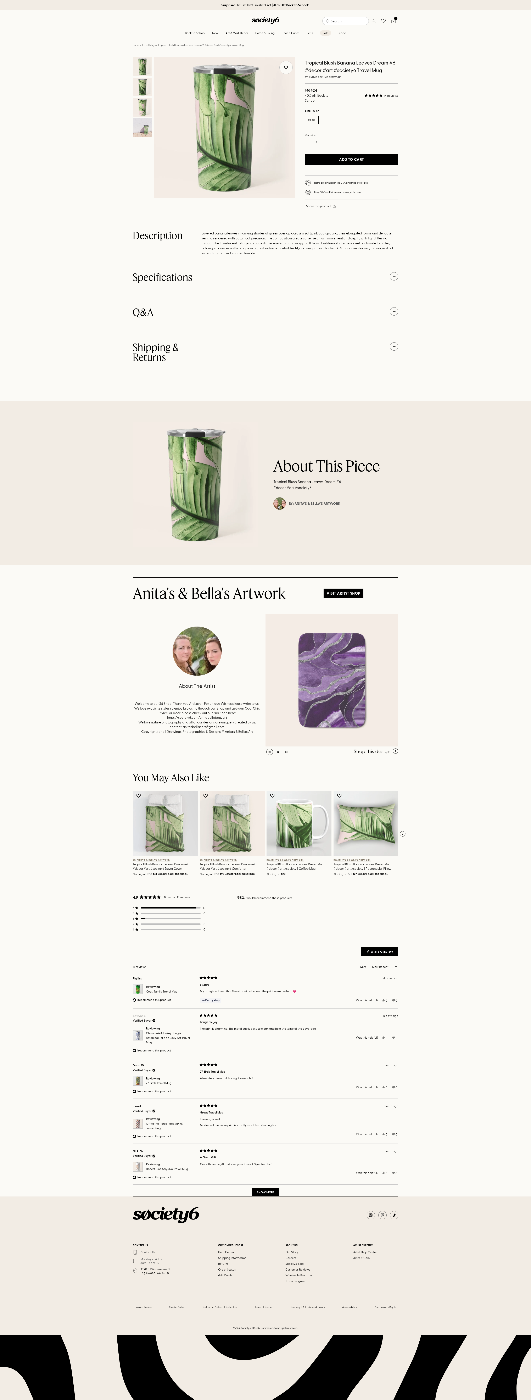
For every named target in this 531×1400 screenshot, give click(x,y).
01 (269, 751)
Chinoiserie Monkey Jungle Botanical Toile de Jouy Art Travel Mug (168, 1037)
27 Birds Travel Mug (158, 1083)
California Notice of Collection (220, 1307)
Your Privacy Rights (385, 1307)
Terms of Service (264, 1307)
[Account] (373, 21)
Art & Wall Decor (236, 33)
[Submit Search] (327, 21)
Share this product (318, 206)
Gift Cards (225, 1275)
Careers (290, 1258)
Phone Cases (290, 33)
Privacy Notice (143, 1307)
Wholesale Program (298, 1275)
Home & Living (265, 33)
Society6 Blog (294, 1264)
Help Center (226, 1252)
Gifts (310, 33)
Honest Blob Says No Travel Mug (167, 1169)
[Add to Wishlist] (139, 795)
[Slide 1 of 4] (142, 66)
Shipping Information (232, 1258)
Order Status (227, 1269)
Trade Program (295, 1281)
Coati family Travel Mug (162, 991)
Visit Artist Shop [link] (343, 593)
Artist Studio (361, 1258)
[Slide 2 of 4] (142, 87)
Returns (223, 1264)
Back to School (195, 33)
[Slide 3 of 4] (142, 107)
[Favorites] (383, 21)
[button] (381, 95)
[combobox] (345, 21)
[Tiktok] (394, 1215)
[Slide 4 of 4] (142, 127)
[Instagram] (371, 1215)
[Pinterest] (382, 1215)
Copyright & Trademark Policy (308, 1307)
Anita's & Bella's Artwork (325, 77)
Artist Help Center (365, 1252)
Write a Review (384, 952)
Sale (326, 33)
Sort (363, 967)
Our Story (291, 1252)
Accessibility (349, 1307)
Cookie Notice (177, 1307)
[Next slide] (403, 834)
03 (286, 751)
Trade (342, 33)
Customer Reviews (297, 1269)
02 (278, 751)
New (215, 33)
